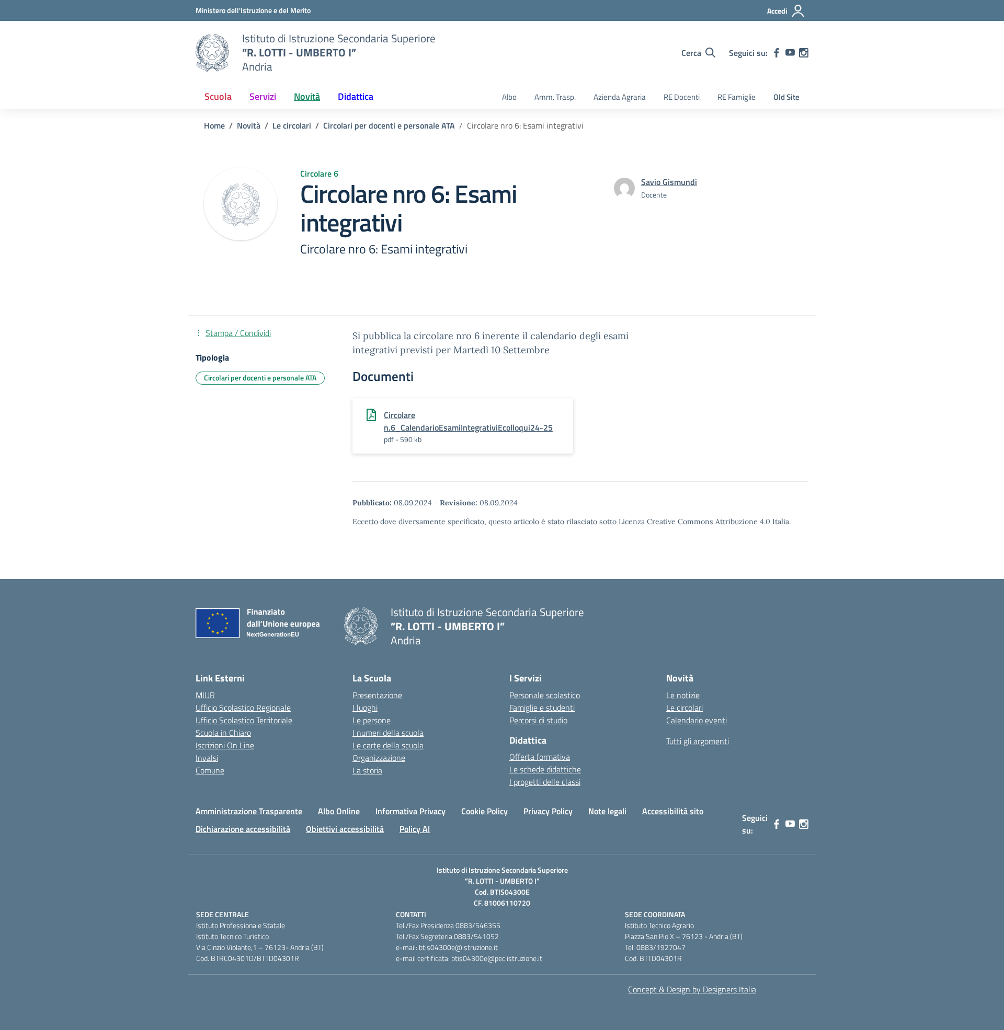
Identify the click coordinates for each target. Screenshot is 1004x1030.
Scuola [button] (218, 96)
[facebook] (776, 52)
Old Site (786, 97)
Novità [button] (307, 96)
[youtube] (790, 52)
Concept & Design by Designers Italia (692, 989)
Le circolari (684, 707)
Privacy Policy (548, 811)
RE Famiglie (736, 97)
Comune (210, 770)
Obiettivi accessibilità (345, 829)
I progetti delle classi (544, 782)
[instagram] (803, 52)
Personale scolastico (544, 695)
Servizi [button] (262, 96)
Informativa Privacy (410, 811)
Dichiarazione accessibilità (243, 829)
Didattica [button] (355, 96)
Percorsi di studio (538, 720)
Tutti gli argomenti (697, 741)
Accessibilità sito (672, 811)
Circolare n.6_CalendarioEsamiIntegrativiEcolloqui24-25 (468, 421)
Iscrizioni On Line (225, 745)
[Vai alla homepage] (212, 53)
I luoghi (365, 707)
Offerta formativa (539, 756)
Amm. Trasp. (555, 97)
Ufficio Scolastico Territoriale (244, 720)
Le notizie (683, 695)
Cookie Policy (484, 811)
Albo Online (339, 811)
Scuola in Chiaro (223, 732)
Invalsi (207, 757)
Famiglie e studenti (542, 707)
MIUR (205, 695)
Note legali (607, 811)
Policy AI (415, 829)
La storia (367, 770)
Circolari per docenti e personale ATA (260, 377)
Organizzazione (378, 757)
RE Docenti (682, 97)
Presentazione (377, 695)
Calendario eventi (696, 720)
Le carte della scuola (388, 745)
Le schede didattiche (545, 769)
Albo (509, 97)
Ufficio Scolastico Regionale (243, 707)
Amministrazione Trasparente (249, 811)
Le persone (371, 720)
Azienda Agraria (620, 97)
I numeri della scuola (388, 732)
